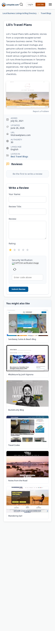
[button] (30, 5)
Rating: (12, 243)
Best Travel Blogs (19, 156)
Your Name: (15, 194)
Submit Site (40, 5)
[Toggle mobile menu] (50, 5)
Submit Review (18, 289)
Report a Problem (41, 111)
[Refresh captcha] (14, 269)
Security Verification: (22, 260)
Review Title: (15, 207)
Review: (12, 219)
